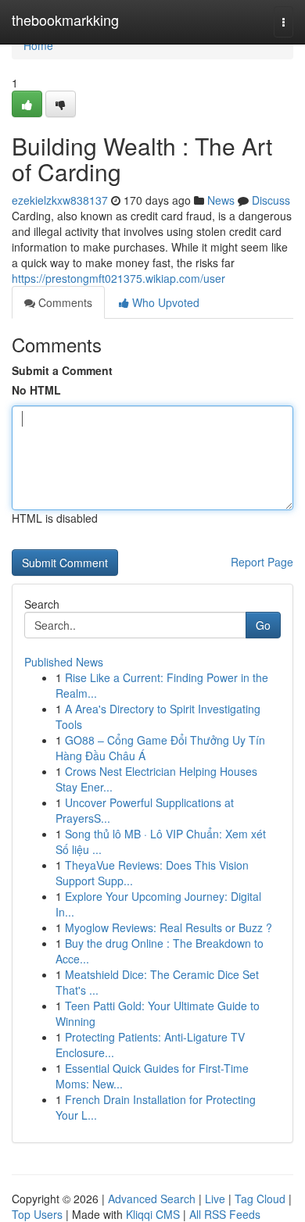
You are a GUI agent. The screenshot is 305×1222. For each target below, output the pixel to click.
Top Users (37, 1214)
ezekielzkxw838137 (60, 200)
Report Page (262, 562)
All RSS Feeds (224, 1214)
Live (215, 1198)
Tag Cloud (260, 1198)
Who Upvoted (164, 302)
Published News (63, 662)
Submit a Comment (62, 370)
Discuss (271, 200)
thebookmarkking (65, 19)
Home (38, 45)
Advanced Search (152, 1198)
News (221, 200)
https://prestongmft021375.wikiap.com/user (118, 278)
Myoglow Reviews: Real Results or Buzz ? (168, 927)
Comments (63, 302)
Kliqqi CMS (153, 1214)
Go (263, 625)
